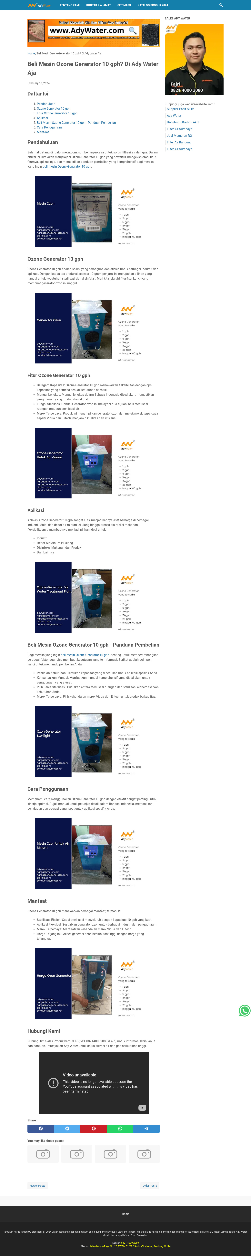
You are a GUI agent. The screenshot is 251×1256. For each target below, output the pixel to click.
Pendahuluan (46, 104)
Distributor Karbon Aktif (183, 122)
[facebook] (40, 1129)
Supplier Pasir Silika (181, 109)
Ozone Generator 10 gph (53, 108)
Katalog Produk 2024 (153, 5)
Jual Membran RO (179, 136)
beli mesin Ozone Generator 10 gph (67, 166)
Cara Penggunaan (49, 127)
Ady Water (174, 115)
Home (125, 1214)
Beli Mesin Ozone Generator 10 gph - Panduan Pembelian (76, 123)
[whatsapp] (120, 1129)
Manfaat (43, 132)
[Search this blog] (221, 5)
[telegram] (146, 1129)
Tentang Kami (70, 5)
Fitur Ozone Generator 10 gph (57, 113)
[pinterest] (93, 1129)
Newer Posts (37, 1185)
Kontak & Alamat (98, 5)
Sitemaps (124, 5)
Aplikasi (42, 118)
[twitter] (67, 1129)
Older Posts (150, 1185)
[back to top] (243, 1247)
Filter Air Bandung (179, 142)
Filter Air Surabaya (179, 129)
